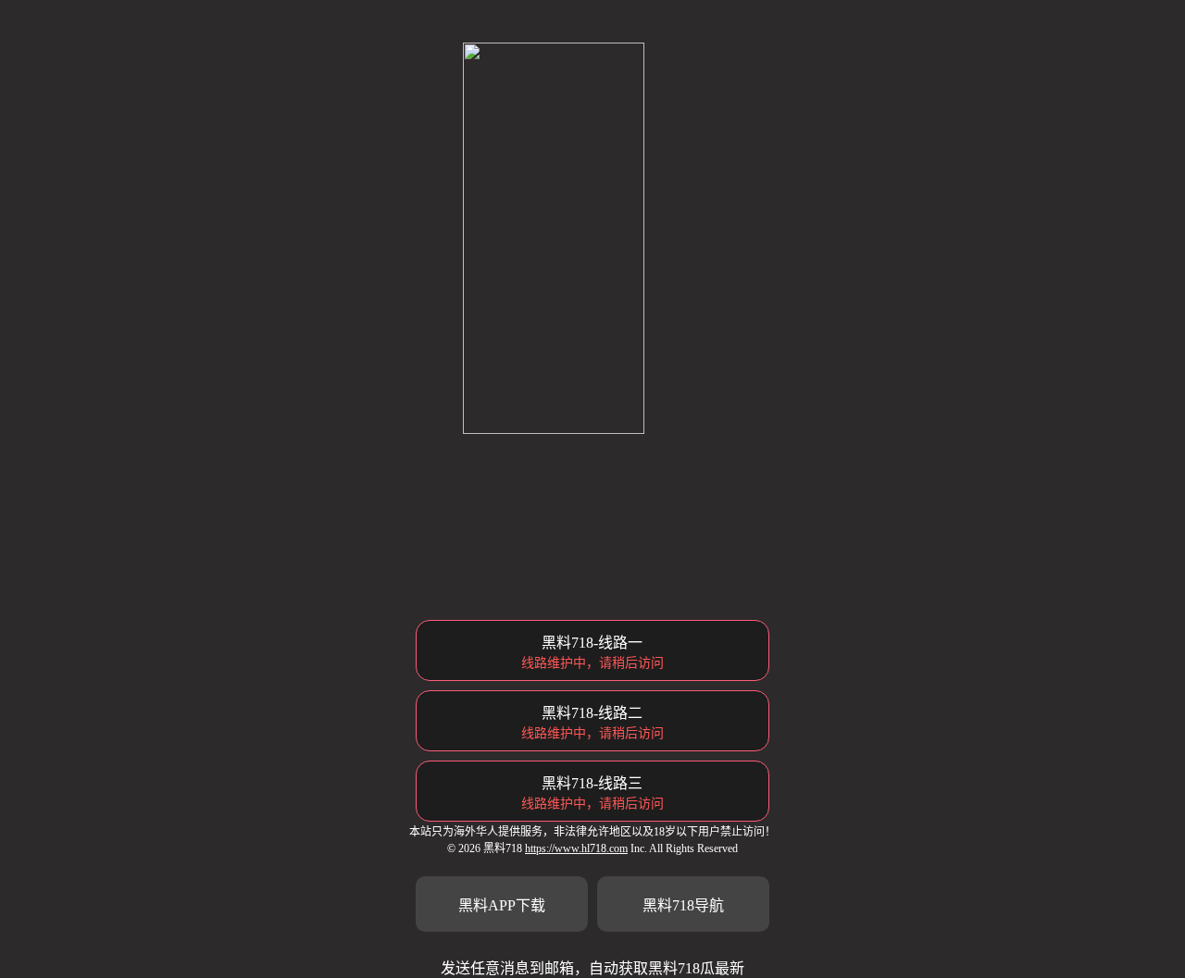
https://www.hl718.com (576, 848)
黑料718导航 (683, 905)
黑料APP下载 (501, 905)
